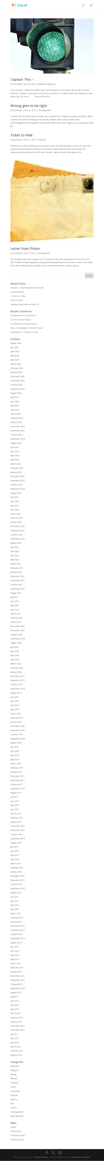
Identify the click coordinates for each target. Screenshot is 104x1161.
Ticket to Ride (21, 135)
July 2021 (14, 597)
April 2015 (14, 909)
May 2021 (14, 605)
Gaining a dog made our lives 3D (24, 304)
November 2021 (17, 580)
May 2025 (14, 405)
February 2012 (16, 1050)
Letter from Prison (25, 248)
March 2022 (15, 563)
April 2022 (14, 559)
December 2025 (17, 376)
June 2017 (14, 801)
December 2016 (17, 826)
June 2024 (14, 451)
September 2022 (17, 538)
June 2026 (14, 351)
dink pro (13, 1078)
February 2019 (16, 718)
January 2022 (16, 572)
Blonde (13, 1074)
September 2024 (17, 439)
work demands (16, 1116)
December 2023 (17, 476)
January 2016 (16, 872)
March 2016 (15, 863)
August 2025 (15, 393)
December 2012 (17, 1026)
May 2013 (14, 1005)
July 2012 (14, 1034)
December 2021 (17, 576)
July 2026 (14, 347)
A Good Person (17, 292)
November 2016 (17, 830)
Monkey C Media (82, 1157)
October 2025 (16, 384)
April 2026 (14, 359)
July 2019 (14, 697)
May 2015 (14, 905)
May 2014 (14, 955)
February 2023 (16, 518)
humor (13, 1087)
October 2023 (16, 484)
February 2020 (16, 668)
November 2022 (17, 530)
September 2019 (17, 688)
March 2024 (15, 464)
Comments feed (17, 1135)
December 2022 (17, 526)
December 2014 (17, 926)
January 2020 (16, 672)
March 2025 (15, 414)
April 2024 (14, 459)
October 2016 (16, 834)
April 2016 (14, 859)
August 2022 (15, 543)
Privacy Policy (41, 1157)
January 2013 (16, 1021)
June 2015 (14, 901)
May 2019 (14, 705)
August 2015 (15, 892)
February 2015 (16, 917)
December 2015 (17, 876)
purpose (14, 1099)
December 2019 (17, 676)
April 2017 (14, 809)
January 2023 (16, 522)
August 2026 (15, 343)
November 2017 (17, 780)
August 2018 (15, 742)
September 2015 (17, 888)
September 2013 (17, 988)
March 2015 (15, 913)
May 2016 (14, 855)
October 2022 (16, 534)
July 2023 (14, 497)
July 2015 (14, 897)
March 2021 (15, 613)
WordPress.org (16, 1139)
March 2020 (15, 663)
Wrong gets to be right (28, 105)
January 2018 (16, 772)
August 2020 (15, 643)
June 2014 (14, 951)
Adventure (41, 84)
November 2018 (17, 730)
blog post (51, 84)
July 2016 (14, 847)
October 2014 (16, 934)
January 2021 (16, 622)
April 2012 (14, 1042)
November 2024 (17, 430)
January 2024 (16, 472)
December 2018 (17, 726)
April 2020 (14, 659)
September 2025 (17, 389)
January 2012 (16, 1055)
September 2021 (17, 588)
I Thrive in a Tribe (18, 296)
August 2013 (15, 992)
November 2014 (17, 930)
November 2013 (17, 980)
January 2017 (16, 822)
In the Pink (15, 1091)
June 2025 (14, 401)
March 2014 (15, 963)
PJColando (17, 84)
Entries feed (15, 1131)
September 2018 (17, 738)
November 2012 (17, 1030)
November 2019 (17, 680)
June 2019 (14, 701)
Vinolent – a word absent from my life (26, 287)
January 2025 (16, 422)
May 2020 (14, 655)
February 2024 (16, 468)
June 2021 (14, 601)
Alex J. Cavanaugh (18, 328)
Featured (42, 139)
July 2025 (14, 397)
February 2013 (16, 1017)
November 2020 (17, 630)
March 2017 (15, 813)
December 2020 (17, 626)
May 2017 (14, 805)
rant (12, 1103)
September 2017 (17, 788)
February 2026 (16, 368)
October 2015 (16, 884)
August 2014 (15, 942)
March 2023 (15, 514)
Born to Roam (16, 300)
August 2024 (15, 443)
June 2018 (14, 751)
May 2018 (14, 755)
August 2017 (15, 792)
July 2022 (14, 547)
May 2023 (14, 505)
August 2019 (15, 693)
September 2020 (17, 638)
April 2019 (14, 709)
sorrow (13, 1107)
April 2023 (14, 509)
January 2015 (16, 922)
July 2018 (14, 747)
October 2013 (16, 984)
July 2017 (14, 797)
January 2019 (16, 722)
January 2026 (16, 372)
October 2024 (16, 434)
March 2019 (15, 713)
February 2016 (16, 867)
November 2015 (17, 880)
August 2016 (15, 842)
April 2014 (14, 959)
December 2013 (17, 976)
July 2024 (14, 447)
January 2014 (16, 971)
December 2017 (17, 776)
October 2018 (16, 734)
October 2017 (16, 784)
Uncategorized (44, 110)
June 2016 (14, 851)
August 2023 (15, 493)
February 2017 (16, 817)
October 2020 (16, 634)
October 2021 (16, 584)
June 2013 (14, 1001)
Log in (13, 1127)
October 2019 (16, 684)
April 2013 (14, 1009)
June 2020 (14, 651)
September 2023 (17, 489)
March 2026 (15, 364)
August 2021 (15, 593)
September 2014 (17, 938)
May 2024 (14, 455)
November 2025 (17, 380)
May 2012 (14, 1038)
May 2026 (14, 355)
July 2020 (14, 647)
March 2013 (15, 1013)
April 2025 (14, 409)
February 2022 (16, 568)
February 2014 (16, 967)
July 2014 (14, 946)
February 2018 (16, 767)
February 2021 (16, 618)
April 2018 (14, 759)
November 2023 (17, 480)
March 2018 (15, 763)
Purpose (14, 1095)
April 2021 (14, 609)
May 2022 (14, 555)
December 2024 (17, 426)
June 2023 (14, 501)
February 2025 (16, 418)
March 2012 (15, 1046)
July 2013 (14, 996)
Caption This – (22, 79)
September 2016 (17, 838)
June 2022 (14, 551)
